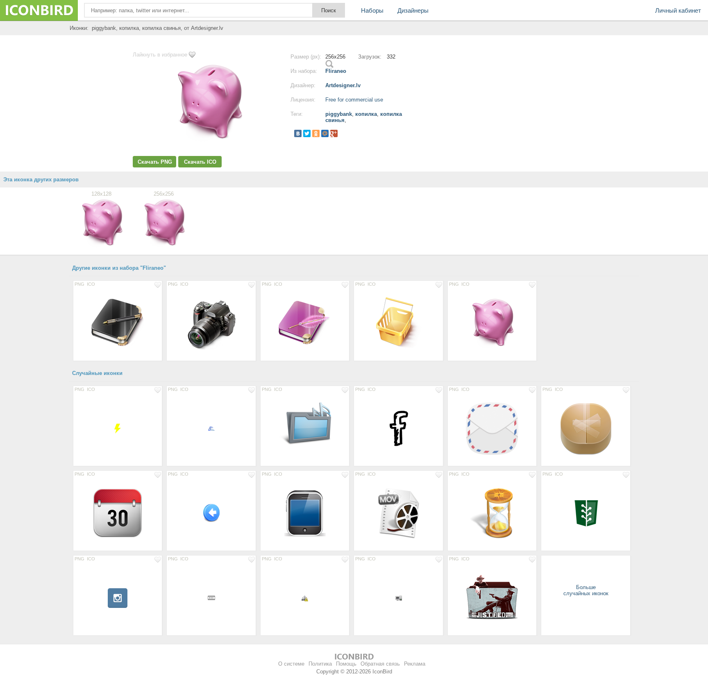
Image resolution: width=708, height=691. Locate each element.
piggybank (338, 114)
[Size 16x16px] (211, 428)
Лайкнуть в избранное (160, 55)
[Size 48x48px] (211, 513)
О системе (291, 664)
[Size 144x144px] (492, 428)
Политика (320, 664)
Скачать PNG (155, 162)
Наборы (372, 10)
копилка (366, 114)
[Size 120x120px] (117, 513)
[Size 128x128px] (117, 323)
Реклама (414, 664)
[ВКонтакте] (298, 133)
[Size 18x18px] (211, 597)
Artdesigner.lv (343, 85)
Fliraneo (335, 71)
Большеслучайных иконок (585, 590)
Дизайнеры (413, 10)
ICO (91, 284)
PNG (79, 284)
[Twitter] (307, 133)
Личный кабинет (678, 10)
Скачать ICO (200, 162)
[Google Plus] (334, 133)
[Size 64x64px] (117, 428)
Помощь (346, 664)
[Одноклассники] (316, 133)
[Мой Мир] (325, 133)
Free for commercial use (354, 100)
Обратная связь (380, 664)
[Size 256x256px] (585, 428)
